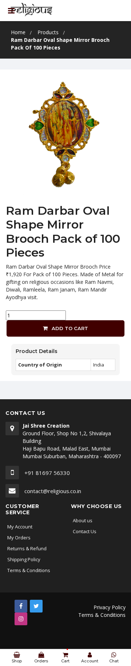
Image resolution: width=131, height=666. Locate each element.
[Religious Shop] (31, 10)
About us (82, 520)
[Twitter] (36, 606)
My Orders (19, 537)
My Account (19, 526)
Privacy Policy (110, 607)
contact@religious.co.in (52, 491)
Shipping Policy (23, 559)
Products (48, 32)
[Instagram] (21, 619)
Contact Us (84, 531)
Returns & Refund (27, 548)
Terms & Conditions (28, 570)
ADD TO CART (69, 328)
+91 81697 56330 (47, 472)
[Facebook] (21, 606)
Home (18, 32)
